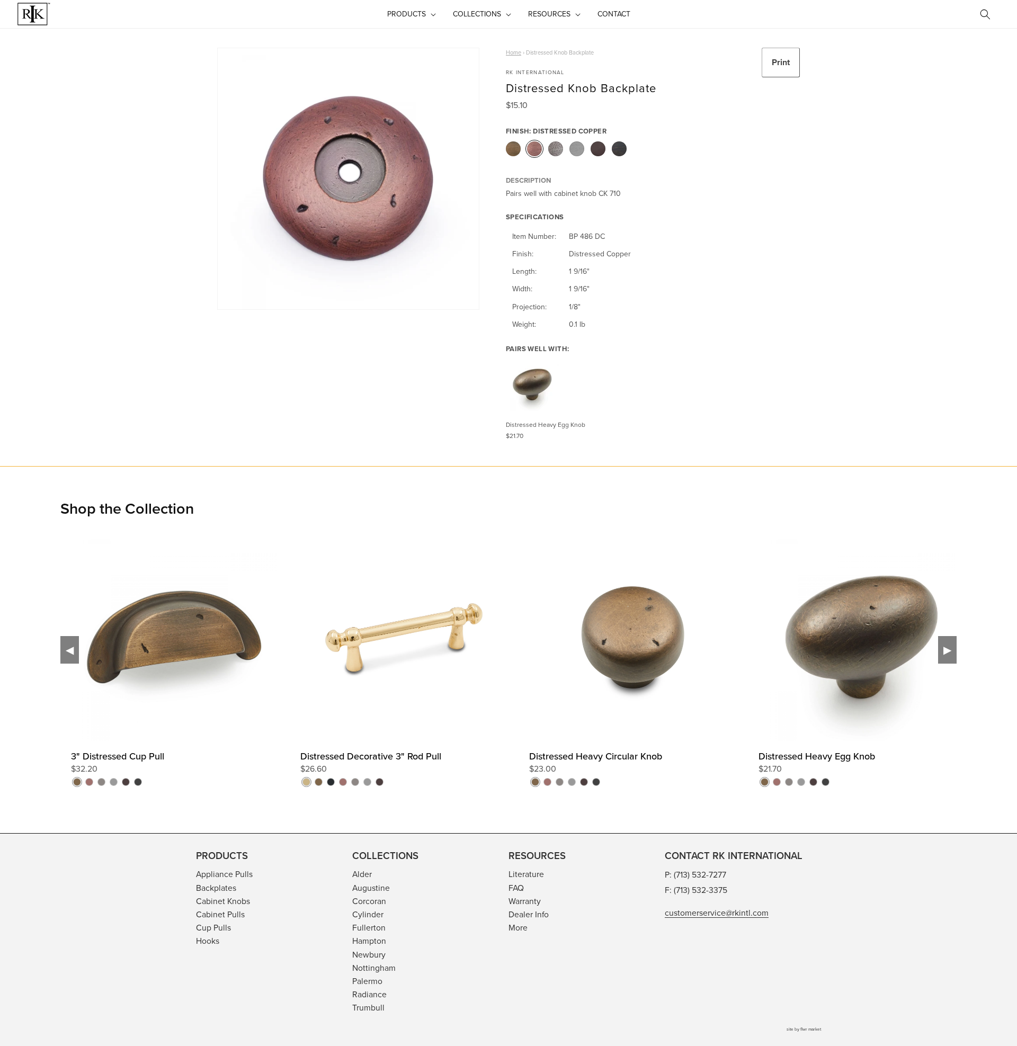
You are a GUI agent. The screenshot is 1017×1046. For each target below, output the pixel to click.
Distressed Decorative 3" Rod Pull (370, 756)
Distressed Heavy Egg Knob (817, 756)
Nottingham (374, 967)
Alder (362, 874)
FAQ (516, 887)
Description (528, 180)
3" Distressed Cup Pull (117, 756)
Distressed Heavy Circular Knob (595, 756)
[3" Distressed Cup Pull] (289, 673)
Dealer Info (528, 914)
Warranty (524, 901)
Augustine (371, 887)
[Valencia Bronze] (619, 148)
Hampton (369, 940)
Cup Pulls (213, 927)
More (518, 927)
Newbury (369, 954)
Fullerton (369, 927)
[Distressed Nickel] (555, 148)
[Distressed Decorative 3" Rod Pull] (518, 673)
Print (781, 62)
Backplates (216, 887)
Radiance (369, 994)
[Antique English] (513, 148)
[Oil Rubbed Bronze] (598, 148)
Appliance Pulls (224, 874)
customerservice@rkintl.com (717, 912)
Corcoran (369, 901)
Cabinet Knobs (223, 901)
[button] (410, 14)
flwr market (810, 1029)
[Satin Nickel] (576, 148)
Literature (526, 874)
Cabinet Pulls (220, 914)
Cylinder (367, 914)
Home (513, 52)
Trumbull (368, 1007)
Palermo (367, 981)
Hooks (207, 940)
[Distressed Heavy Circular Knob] (747, 673)
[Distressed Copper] (534, 148)
